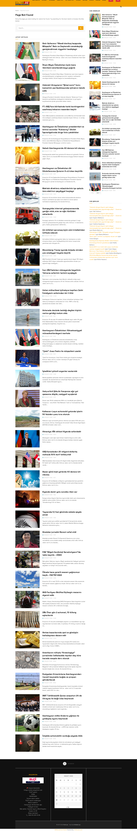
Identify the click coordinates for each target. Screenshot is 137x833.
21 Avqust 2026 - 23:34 (49, 682)
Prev (92, 193)
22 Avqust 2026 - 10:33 (49, 618)
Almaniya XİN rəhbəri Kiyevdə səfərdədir (61, 431)
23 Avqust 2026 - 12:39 (49, 217)
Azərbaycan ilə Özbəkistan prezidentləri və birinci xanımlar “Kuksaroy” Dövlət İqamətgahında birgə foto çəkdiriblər (63, 129)
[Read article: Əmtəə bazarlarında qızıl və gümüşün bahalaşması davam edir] (27, 639)
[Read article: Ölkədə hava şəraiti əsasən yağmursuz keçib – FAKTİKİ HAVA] (27, 579)
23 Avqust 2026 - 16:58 (49, 151)
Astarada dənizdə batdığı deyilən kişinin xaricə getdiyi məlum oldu (111, 175)
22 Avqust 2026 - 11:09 (49, 558)
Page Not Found (24, 10)
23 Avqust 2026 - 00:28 (49, 296)
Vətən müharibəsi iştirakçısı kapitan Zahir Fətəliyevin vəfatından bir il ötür (111, 164)
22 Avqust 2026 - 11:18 (49, 535)
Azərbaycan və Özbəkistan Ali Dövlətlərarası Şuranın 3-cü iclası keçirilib (111, 94)
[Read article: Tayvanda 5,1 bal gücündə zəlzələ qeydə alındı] (27, 519)
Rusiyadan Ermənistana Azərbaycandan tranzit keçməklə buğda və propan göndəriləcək (61, 677)
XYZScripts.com (78, 829)
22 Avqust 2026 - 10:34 (49, 598)
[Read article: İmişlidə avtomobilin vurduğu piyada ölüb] (27, 743)
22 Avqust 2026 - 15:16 (49, 336)
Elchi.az (66, 824)
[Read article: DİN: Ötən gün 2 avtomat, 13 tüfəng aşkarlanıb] (27, 619)
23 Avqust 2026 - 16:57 (49, 174)
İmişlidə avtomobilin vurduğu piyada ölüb (62, 736)
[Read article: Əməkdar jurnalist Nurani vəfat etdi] (27, 539)
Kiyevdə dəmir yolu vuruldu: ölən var (59, 492)
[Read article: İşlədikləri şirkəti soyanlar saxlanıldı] (27, 378)
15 (76, 792)
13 (68, 792)
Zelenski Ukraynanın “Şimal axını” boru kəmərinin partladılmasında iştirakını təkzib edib (63, 88)
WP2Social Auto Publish (61, 829)
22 (76, 796)
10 (56, 792)
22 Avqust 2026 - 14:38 (49, 374)
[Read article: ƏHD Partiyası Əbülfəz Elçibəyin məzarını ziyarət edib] (27, 599)
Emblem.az (77, 824)
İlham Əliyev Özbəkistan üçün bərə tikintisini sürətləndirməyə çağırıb (110, 33)
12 (64, 792)
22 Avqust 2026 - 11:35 (49, 517)
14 (72, 792)
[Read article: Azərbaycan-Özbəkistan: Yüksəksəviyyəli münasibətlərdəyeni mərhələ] (27, 337)
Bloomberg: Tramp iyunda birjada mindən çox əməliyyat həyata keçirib (111, 141)
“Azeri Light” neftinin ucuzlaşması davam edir (103, 236)
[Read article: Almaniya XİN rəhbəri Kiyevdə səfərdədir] (27, 438)
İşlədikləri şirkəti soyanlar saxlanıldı (59, 371)
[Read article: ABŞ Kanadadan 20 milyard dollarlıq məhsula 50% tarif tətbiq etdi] (27, 459)
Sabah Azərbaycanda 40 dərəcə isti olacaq (63, 148)
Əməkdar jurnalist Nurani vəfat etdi (59, 532)
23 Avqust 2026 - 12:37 (49, 235)
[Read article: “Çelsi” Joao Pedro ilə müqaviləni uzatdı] (27, 358)
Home (17, 10)
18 (60, 796)
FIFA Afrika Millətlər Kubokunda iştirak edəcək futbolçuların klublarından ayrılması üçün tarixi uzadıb (103, 257)
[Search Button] (121, 6)
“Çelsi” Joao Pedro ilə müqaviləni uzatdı (61, 351)
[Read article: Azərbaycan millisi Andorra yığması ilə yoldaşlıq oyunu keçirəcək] (27, 723)
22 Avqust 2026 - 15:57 (49, 316)
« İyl (67, 807)
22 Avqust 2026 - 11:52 (49, 494)
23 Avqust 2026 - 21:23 (49, 52)
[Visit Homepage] (22, 3)
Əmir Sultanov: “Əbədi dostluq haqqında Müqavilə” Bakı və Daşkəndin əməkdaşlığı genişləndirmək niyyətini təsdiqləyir (62, 46)
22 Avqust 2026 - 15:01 (49, 354)
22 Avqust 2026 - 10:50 (49, 578)
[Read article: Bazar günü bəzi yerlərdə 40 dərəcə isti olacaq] (27, 479)
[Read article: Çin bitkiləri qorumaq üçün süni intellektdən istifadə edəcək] (27, 237)
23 (80, 796)
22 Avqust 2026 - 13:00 (49, 434)
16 (80, 792)
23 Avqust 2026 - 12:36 (49, 255)
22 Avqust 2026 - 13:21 (49, 417)
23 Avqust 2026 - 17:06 (49, 112)
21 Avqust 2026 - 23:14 (49, 721)
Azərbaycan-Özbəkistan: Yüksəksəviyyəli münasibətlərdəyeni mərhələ (112, 186)
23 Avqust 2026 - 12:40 (49, 194)
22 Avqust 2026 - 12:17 (49, 477)
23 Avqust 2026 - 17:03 (49, 135)
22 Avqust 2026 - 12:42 (49, 457)
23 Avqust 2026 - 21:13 (49, 93)
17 (56, 796)
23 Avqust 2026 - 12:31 (49, 276)
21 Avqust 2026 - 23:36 (49, 661)
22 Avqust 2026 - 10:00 (49, 638)
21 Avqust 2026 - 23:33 (49, 701)
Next (98, 193)
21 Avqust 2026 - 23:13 (49, 738)
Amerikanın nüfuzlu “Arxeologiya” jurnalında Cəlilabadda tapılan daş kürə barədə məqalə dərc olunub (61, 655)
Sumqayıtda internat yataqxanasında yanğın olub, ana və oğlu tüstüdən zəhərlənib (60, 211)
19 (64, 796)
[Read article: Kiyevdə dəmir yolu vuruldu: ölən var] (27, 499)
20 (68, 796)
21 (72, 796)
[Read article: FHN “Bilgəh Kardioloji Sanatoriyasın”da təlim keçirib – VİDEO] (27, 559)
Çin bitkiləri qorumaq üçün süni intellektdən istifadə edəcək (111, 130)
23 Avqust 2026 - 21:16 (49, 70)
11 (60, 792)
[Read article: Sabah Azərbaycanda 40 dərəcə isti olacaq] (27, 155)
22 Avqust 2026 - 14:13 (49, 397)
